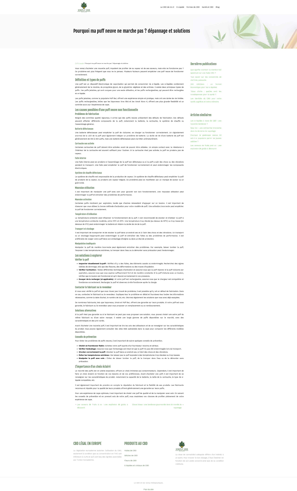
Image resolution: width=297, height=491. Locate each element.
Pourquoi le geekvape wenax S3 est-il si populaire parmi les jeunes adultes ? (205, 138)
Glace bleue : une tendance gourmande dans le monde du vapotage (157, 406)
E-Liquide (180, 7)
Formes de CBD (193, 7)
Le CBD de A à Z (167, 7)
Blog (218, 7)
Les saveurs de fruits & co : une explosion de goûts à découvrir (102, 406)
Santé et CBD (207, 7)
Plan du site (148, 489)
